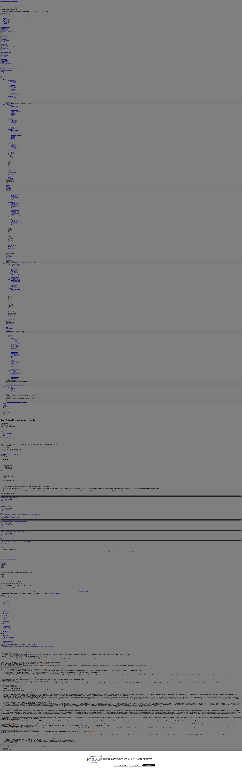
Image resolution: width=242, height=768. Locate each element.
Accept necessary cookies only (120, 765)
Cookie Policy (94, 762)
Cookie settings (135, 765)
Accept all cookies (149, 765)
